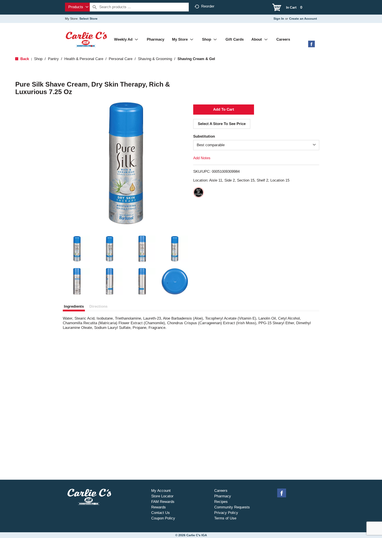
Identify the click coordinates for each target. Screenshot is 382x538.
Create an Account (303, 18)
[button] (77, 249)
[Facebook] (311, 46)
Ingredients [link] (74, 306)
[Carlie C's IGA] (86, 39)
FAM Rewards (162, 502)
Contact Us (160, 513)
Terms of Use (225, 518)
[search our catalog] (94, 7)
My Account (161, 491)
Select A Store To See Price (222, 124)
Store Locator (162, 496)
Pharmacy (222, 496)
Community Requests (232, 507)
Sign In (278, 18)
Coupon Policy (163, 518)
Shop (38, 59)
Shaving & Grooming (155, 59)
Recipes (221, 502)
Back (24, 59)
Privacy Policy (226, 513)
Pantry (53, 59)
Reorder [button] (207, 6)
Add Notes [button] (201, 158)
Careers (220, 491)
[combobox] (77, 7)
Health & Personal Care (83, 59)
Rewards (158, 507)
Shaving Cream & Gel (196, 59)
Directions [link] (98, 306)
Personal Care (120, 59)
